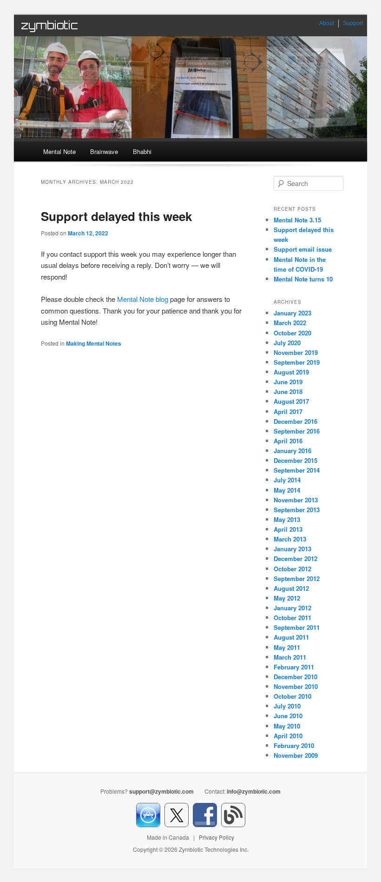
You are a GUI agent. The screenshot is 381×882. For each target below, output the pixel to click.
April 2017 (288, 411)
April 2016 (288, 440)
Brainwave (104, 151)
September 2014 (297, 470)
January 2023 (292, 312)
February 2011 (294, 666)
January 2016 (292, 450)
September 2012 (297, 578)
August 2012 (291, 588)
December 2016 (295, 421)
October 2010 (292, 696)
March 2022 (290, 322)
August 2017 (291, 401)
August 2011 (291, 637)
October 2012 (292, 568)
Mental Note (59, 151)
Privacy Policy (216, 837)
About (326, 23)
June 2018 (288, 391)
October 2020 (292, 332)
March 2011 (290, 657)
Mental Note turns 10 (303, 278)
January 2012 (292, 607)
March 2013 (290, 539)
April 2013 (288, 529)
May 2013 (287, 519)
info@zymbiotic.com (254, 791)
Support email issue (303, 249)
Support (353, 23)
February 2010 (294, 745)
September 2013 (297, 509)
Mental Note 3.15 (297, 219)
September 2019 (297, 362)
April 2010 (288, 735)
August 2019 (291, 372)
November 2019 (296, 352)
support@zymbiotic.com (161, 791)
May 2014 (287, 490)
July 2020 (287, 342)
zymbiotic (49, 25)
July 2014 (287, 479)
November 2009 (296, 755)
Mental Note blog (142, 299)
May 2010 (287, 726)
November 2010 (296, 686)
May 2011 (287, 647)
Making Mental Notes (93, 343)
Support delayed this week (116, 216)
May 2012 (287, 598)
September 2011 (297, 627)
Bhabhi (142, 151)
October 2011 (292, 617)
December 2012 (295, 558)
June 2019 (288, 381)
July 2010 (287, 706)
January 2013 (292, 548)
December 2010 (295, 676)
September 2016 (297, 431)
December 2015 (295, 460)
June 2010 (288, 715)
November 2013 (296, 499)
